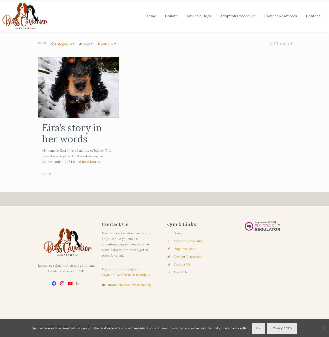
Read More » (91, 162)
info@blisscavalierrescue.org (129, 285)
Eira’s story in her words (72, 133)
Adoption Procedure (188, 241)
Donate (178, 233)
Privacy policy (282, 328)
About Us (180, 272)
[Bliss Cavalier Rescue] (24, 15)
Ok (258, 328)
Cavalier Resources (187, 257)
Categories (63, 44)
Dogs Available (184, 249)
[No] (323, 328)
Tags (86, 44)
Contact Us (181, 264)
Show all (284, 43)
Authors (107, 44)
